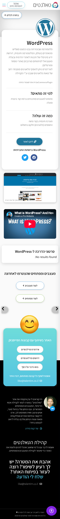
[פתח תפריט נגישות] (51, 511)
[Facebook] (34, 157)
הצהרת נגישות (30, 492)
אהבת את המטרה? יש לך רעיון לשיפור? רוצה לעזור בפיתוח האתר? (30, 469)
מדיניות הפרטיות (30, 496)
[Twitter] (25, 157)
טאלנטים (42, 4)
